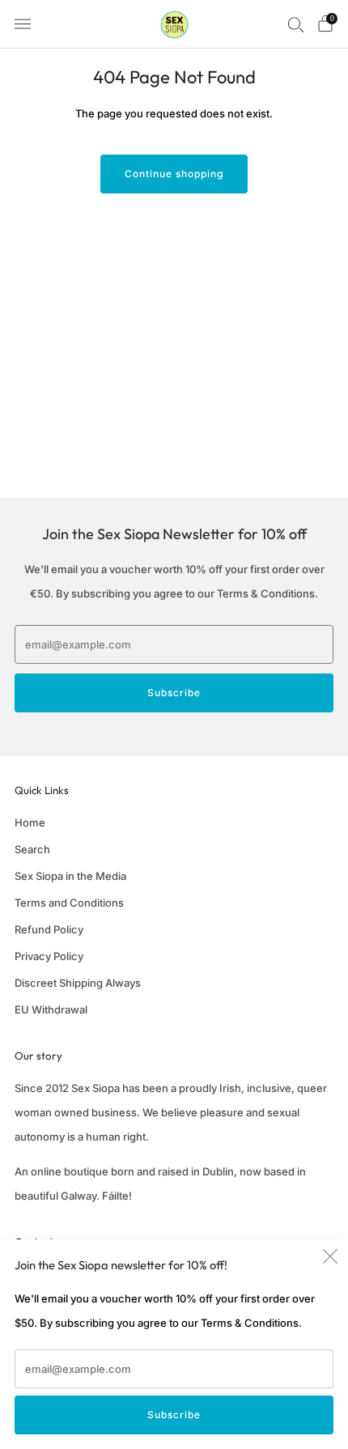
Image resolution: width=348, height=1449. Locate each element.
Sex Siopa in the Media (70, 875)
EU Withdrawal (51, 1009)
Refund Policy (49, 929)
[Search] (296, 24)
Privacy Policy (49, 956)
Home (30, 822)
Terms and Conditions (69, 902)
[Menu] (23, 24)
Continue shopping (174, 174)
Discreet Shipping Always (78, 982)
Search (32, 849)
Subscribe (174, 1415)
